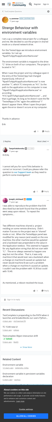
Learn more (20, 401)
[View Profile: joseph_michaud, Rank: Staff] (5, 200)
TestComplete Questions (13, 11)
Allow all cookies (26, 416)
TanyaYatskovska (16, 148)
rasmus (17, 379)
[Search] (30, 4)
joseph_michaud (16, 199)
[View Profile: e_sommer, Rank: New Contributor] (5, 20)
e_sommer (14, 18)
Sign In (46, 4)
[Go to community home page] (16, 4)
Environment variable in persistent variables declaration (24, 375)
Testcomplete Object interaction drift (20, 336)
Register (37, 4)
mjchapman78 (20, 321)
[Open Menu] (48, 11)
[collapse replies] (26, 146)
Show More (27, 347)
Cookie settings (26, 409)
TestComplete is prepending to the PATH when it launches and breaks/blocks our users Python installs (26, 316)
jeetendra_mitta (22, 368)
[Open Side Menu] (3, 4)
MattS (16, 342)
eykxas (16, 330)
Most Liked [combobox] (43, 141)
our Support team (22, 172)
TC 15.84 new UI (10, 327)
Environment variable (13, 365)
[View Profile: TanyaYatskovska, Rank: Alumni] (5, 149)
